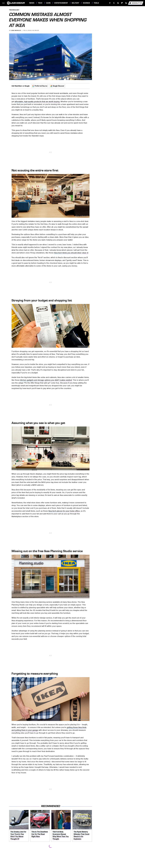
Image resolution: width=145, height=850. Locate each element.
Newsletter (137, 3)
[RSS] (126, 3)
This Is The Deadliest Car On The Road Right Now (39, 834)
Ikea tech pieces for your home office (64, 511)
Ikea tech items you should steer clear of (71, 253)
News (31, 3)
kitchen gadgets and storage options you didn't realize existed (46, 380)
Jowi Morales (16, 30)
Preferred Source (41, 86)
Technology (14, 10)
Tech (40, 3)
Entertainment (61, 3)
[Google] (118, 3)
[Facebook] (109, 3)
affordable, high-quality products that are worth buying (37, 101)
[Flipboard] (122, 3)
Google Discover (58, 86)
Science (86, 3)
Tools (96, 3)
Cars (48, 3)
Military (75, 3)
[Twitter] (113, 3)
